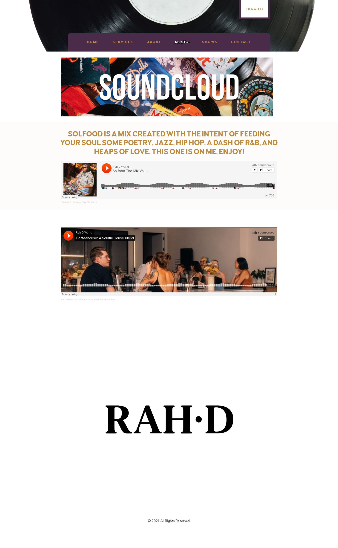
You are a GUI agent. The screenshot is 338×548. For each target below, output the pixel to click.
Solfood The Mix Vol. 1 (85, 202)
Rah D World (67, 299)
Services (123, 42)
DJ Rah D (66, 202)
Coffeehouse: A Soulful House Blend (95, 299)
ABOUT (154, 42)
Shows (209, 42)
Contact (241, 42)
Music (181, 42)
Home (93, 42)
